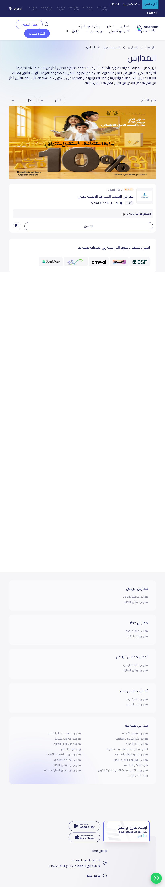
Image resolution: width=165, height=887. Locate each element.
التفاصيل (89, 226)
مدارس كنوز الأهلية (137, 743)
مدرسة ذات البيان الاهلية (67, 743)
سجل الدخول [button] (29, 24)
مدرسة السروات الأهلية (68, 738)
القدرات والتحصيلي (119, 31)
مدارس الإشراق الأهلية (135, 733)
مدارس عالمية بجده (87, 8)
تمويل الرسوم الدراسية (88, 26)
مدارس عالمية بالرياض (102, 8)
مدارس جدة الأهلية (33, 8)
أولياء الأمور (150, 4)
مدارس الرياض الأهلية (74, 8)
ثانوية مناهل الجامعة (136, 765)
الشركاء (115, 4)
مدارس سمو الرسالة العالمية (131, 754)
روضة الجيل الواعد (138, 775)
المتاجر (110, 26)
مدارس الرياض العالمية (46, 8)
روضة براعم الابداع (71, 749)
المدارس (125, 26)
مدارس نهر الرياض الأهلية (67, 765)
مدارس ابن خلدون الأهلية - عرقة (62, 770)
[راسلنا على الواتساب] (156, 878)
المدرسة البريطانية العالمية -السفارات (127, 749)
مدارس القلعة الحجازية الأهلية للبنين (106, 196)
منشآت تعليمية (131, 4)
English (18, 8)
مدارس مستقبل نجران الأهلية (64, 733)
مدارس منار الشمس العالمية (132, 738)
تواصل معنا (72, 31)
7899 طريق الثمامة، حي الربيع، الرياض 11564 (74, 866)
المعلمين (151, 12)
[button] (46, 24)
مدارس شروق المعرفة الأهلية (63, 754)
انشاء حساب (37, 33)
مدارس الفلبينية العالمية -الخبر (131, 759)
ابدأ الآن (142, 836)
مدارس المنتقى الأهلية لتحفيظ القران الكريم (123, 770)
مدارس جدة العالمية (61, 8)
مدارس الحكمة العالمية (67, 759)
